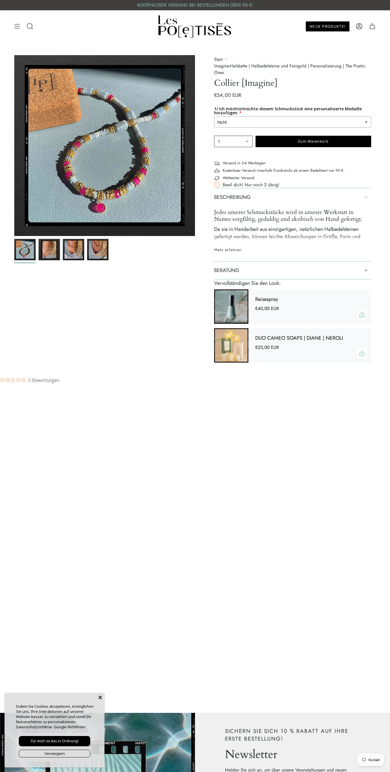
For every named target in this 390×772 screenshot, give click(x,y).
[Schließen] (100, 697)
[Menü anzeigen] (17, 26)
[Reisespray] (231, 306)
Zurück (14, 145)
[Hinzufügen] (362, 314)
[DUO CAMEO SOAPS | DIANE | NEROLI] (231, 345)
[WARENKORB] (372, 26)
